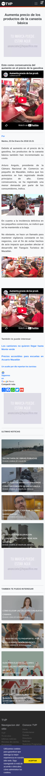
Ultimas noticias (9, 739)
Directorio (27, 738)
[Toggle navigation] (36, 3)
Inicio (24, 729)
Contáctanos (28, 732)
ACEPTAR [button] (32, 761)
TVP (4, 733)
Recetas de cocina (10, 742)
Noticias (26, 741)
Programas (7, 745)
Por (3, 136)
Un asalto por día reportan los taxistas (19, 366)
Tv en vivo (6, 736)
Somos (25, 735)
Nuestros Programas (32, 744)
